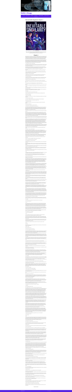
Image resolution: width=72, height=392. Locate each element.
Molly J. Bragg (26, 13)
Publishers (32, 15)
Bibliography (35, 15)
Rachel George (37, 50)
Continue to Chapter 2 (36, 386)
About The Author (28, 15)
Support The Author (46, 15)
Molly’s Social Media (41, 15)
